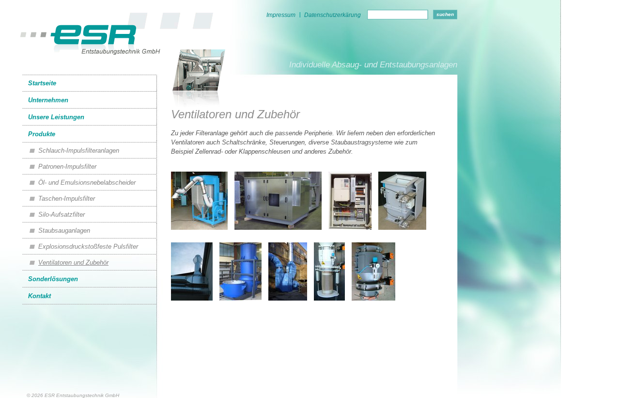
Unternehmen (48, 100)
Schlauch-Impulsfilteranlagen (78, 150)
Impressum (280, 15)
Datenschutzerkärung (332, 15)
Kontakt (39, 296)
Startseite (42, 83)
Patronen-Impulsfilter (67, 166)
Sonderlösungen (53, 279)
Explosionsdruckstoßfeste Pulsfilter (88, 246)
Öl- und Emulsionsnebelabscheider (87, 182)
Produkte (41, 134)
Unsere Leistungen (56, 117)
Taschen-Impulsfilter (66, 198)
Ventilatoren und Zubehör (73, 262)
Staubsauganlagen (64, 230)
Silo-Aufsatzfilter (61, 214)
